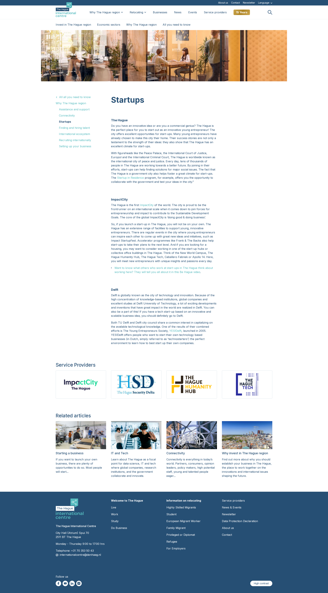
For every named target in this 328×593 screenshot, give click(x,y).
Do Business (119, 528)
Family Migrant (176, 528)
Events (192, 12)
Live (113, 507)
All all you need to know (75, 97)
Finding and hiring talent (74, 127)
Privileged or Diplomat (180, 534)
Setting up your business (75, 146)
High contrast (261, 583)
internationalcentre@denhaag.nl (80, 554)
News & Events (231, 507)
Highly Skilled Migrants (181, 507)
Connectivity (67, 115)
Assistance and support (74, 109)
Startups (65, 121)
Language (264, 2)
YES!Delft (175, 330)
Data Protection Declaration (240, 521)
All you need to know (176, 24)
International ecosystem (74, 134)
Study (115, 521)
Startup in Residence (130, 177)
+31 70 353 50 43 (82, 550)
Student (171, 514)
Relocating (136, 12)
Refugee (171, 541)
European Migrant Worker (183, 521)
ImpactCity (147, 205)
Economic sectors (108, 24)
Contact (235, 3)
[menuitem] (223, 3)
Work (114, 514)
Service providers (215, 12)
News (177, 12)
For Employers (176, 548)
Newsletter (249, 3)
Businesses (160, 12)
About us (223, 3)
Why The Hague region (105, 12)
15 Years (241, 12)
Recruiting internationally (75, 140)
